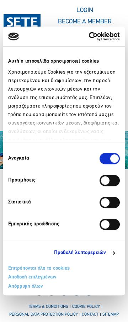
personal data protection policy (43, 314)
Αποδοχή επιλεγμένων (32, 277)
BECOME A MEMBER (85, 22)
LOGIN (84, 10)
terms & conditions (48, 307)
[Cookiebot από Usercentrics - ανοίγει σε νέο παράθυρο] (90, 36)
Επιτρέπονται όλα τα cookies (39, 268)
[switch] (110, 180)
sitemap (110, 314)
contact (90, 314)
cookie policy (86, 307)
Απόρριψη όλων (25, 286)
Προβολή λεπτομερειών (80, 252)
